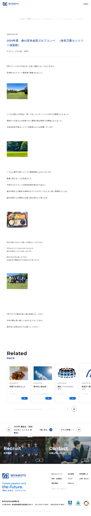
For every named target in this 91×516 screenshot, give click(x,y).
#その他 (18, 51)
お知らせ (71, 483)
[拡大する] (32, 97)
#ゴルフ (10, 51)
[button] (67, 409)
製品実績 (55, 483)
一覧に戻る (43, 430)
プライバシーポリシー (59, 489)
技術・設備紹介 (57, 478)
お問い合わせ (84, 478)
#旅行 (26, 51)
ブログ (70, 478)
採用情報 (82, 474)
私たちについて (57, 474)
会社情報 (71, 474)
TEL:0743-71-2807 (41, 504)
